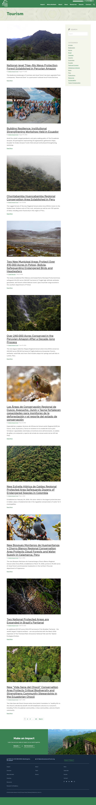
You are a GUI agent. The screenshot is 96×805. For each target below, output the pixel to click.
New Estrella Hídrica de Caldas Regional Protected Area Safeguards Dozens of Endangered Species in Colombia (32, 489)
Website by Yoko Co (36, 792)
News (66, 4)
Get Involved (28, 746)
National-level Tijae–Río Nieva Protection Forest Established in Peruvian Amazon (32, 67)
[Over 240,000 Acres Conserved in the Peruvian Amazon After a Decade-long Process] (34, 313)
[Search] (93, 4)
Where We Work (51, 4)
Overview (9, 770)
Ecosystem (71, 60)
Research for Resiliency (12, 786)
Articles (70, 45)
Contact (88, 4)
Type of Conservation (74, 83)
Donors (37, 774)
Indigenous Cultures (74, 68)
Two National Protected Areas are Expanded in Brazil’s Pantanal (28, 621)
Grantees (9, 778)
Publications (71, 75)
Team (36, 770)
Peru (69, 73)
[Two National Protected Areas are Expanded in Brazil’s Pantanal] (34, 597)
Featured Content (73, 65)
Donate (81, 4)
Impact (42, 4)
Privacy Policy (24, 792)
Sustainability (72, 80)
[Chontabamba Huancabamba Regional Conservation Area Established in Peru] (34, 174)
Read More (10, 80)
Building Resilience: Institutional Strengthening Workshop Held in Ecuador (33, 130)
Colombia (70, 55)
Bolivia (70, 50)
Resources (73, 4)
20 (36, 719)
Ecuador (70, 63)
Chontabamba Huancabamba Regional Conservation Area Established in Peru (31, 198)
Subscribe (66, 770)
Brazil (69, 53)
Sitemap (30, 792)
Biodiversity (71, 48)
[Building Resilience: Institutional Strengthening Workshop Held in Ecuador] (34, 106)
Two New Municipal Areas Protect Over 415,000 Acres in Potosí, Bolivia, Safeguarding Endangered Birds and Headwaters (31, 266)
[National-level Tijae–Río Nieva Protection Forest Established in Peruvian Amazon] (34, 43)
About (60, 4)
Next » (41, 719)
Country (70, 58)
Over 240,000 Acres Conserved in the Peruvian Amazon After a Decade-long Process (31, 339)
